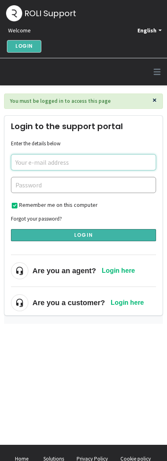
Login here (118, 270)
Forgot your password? (36, 218)
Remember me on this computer (58, 204)
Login (83, 235)
